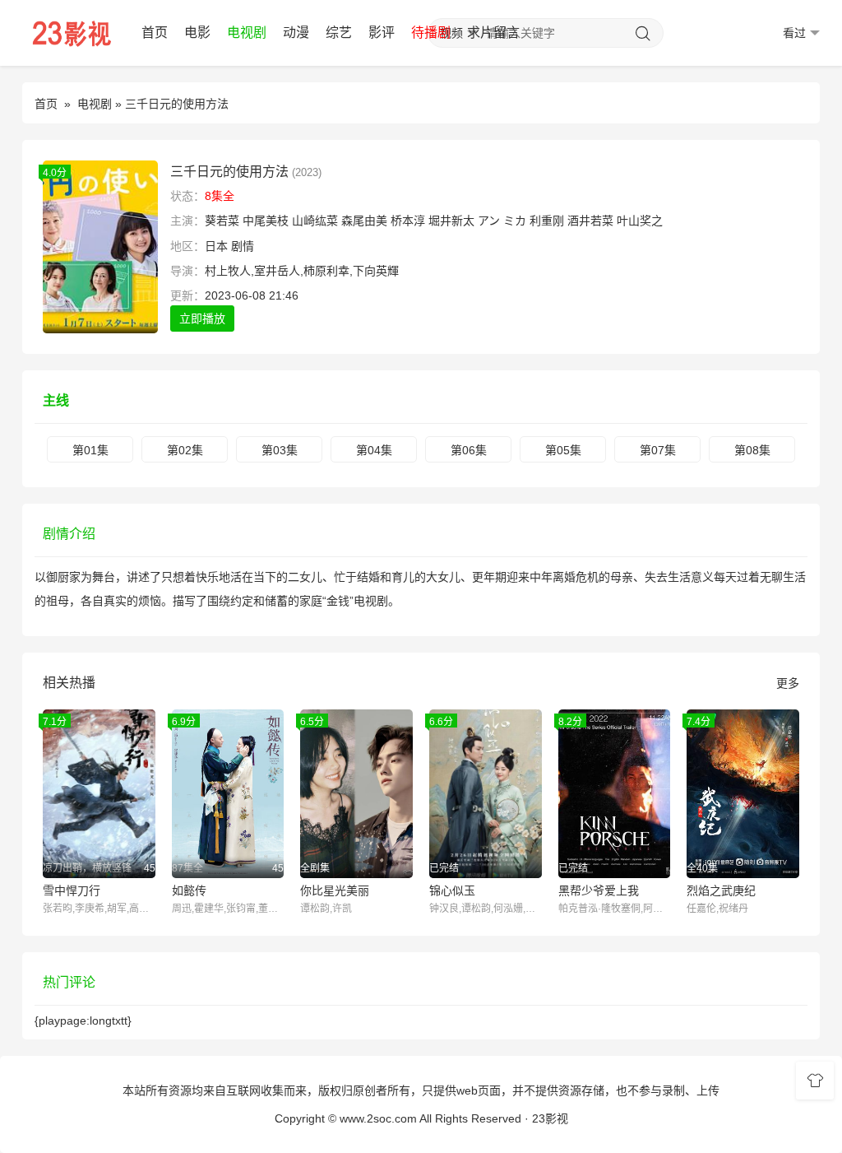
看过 (794, 33)
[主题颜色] (815, 1081)
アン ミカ (502, 220)
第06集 (469, 450)
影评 (381, 33)
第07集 (658, 450)
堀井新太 (451, 220)
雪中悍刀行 (71, 890)
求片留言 (493, 33)
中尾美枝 (266, 220)
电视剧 (246, 33)
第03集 (279, 450)
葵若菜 (222, 220)
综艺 (339, 33)
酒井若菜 (590, 220)
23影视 (550, 1118)
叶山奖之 (640, 220)
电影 (197, 33)
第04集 (374, 450)
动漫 (296, 33)
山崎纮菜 (315, 220)
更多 (787, 683)
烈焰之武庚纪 (721, 890)
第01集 (90, 450)
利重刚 (547, 220)
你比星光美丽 (334, 890)
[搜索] (643, 34)
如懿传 (189, 890)
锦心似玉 (452, 890)
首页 (154, 33)
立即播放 (202, 318)
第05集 (563, 450)
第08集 (752, 450)
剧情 (242, 246)
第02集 (185, 450)
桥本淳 (408, 220)
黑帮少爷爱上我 (598, 890)
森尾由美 (364, 220)
